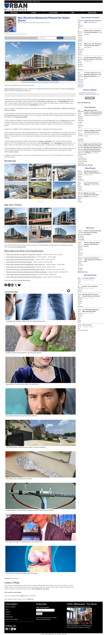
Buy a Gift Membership (84, 102)
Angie (41, 141)
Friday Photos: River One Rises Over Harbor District (20, 267)
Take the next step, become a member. (46, 617)
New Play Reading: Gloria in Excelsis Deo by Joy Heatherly (91, 295)
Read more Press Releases (85, 165)
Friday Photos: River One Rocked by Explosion (19, 262)
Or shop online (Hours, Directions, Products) (78, 627)
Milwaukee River (20, 117)
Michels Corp (64, 120)
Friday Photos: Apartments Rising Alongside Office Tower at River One (25, 264)
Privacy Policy (9, 617)
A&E (72, 13)
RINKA (16, 129)
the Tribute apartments (10, 115)
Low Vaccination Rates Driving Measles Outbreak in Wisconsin (93, 58)
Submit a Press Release (11, 619)
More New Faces (82, 272)
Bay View (50, 101)
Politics (33, 13)
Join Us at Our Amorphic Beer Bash (13, 1)
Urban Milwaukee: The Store (82, 604)
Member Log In (36, 1)
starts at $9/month (37, 589)
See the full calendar (83, 330)
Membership (92, 13)
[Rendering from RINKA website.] (16, 172)
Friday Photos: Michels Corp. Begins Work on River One (21, 274)
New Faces (90, 228)
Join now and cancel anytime (12, 592)
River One (20, 90)
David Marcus (64, 101)
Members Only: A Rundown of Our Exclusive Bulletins (92, 31)
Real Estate (14, 13)
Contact (7, 614)
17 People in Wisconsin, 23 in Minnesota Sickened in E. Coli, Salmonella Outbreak (92, 74)
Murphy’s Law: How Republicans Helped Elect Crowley (91, 194)
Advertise (7, 612)
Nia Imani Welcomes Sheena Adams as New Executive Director (92, 244)
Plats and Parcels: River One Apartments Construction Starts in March (25, 269)
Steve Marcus (58, 143)
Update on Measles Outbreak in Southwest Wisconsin (92, 131)
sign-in (23, 595)
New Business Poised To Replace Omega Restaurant (92, 172)
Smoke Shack (56, 108)
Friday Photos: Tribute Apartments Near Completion (20, 259)
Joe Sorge (48, 141)
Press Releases (90, 107)
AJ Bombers (64, 108)
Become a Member (90, 90)
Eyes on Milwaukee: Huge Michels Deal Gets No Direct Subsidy (23, 277)
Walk (26, 117)
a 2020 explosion (14, 152)
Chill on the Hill (87, 325)
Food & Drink (53, 13)
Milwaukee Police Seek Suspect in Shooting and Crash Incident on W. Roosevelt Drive (93, 112)
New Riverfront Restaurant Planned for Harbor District (21, 257)
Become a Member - (28, 1)
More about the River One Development (23, 250)
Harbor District (41, 101)
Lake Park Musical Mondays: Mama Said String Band (91, 310)
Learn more (46, 589)
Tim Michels (33, 105)
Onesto (50, 108)
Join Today (90, 98)
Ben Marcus (45, 143)
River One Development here (22, 280)
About (7, 609)
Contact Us (30, 599)
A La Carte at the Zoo (89, 278)
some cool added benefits (19, 247)
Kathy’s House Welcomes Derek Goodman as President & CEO (93, 259)
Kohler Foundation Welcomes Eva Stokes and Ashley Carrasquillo (92, 232)
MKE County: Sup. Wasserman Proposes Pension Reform (92, 44)
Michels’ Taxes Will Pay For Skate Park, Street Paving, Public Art (24, 254)
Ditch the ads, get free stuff (43, 619)
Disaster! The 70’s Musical (90, 286)
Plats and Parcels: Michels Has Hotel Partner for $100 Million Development (26, 272)
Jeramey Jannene (10, 34)
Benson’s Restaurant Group (12, 89)
